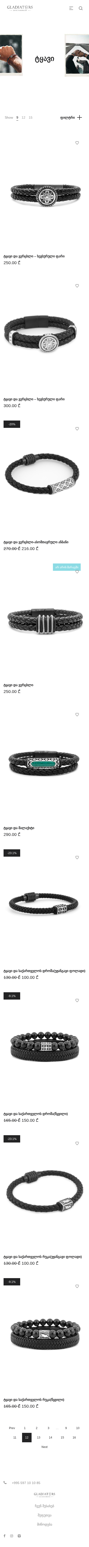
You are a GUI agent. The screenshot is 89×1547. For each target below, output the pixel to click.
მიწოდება (44, 1524)
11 (14, 1437)
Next (44, 1447)
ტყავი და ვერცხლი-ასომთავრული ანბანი (36, 542)
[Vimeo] (19, 1536)
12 (23, 117)
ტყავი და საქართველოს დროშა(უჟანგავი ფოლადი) (44, 971)
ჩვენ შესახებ (44, 1506)
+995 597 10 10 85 (26, 1483)
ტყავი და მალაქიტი (19, 828)
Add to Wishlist (77, 142)
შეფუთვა (45, 1515)
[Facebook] (4, 1536)
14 (50, 1437)
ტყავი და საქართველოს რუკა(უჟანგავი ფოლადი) (43, 1257)
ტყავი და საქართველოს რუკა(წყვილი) (34, 1399)
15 (31, 117)
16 (74, 1437)
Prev (12, 1428)
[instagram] (11, 1536)
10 (78, 1428)
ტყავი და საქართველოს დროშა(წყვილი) (36, 1114)
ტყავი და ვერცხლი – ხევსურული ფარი (34, 256)
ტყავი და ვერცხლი (18, 685)
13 (38, 1437)
